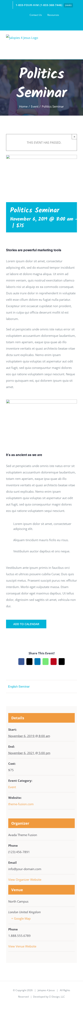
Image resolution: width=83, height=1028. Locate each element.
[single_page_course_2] (41, 401)
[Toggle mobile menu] (75, 47)
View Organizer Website (24, 880)
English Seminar (19, 686)
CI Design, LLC (57, 996)
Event (12, 787)
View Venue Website (22, 946)
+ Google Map (21, 918)
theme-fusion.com (21, 804)
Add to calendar (26, 624)
